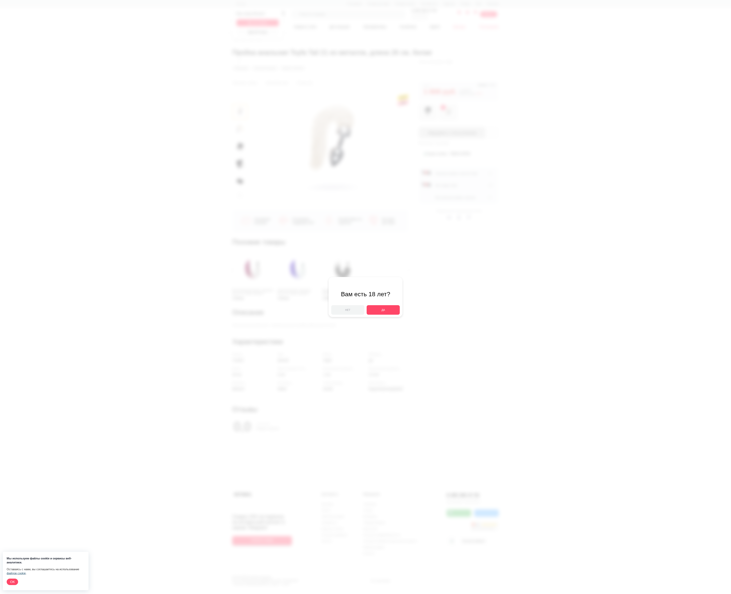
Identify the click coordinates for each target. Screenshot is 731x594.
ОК (12, 582)
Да (383, 309)
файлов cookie (16, 573)
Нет (347, 309)
